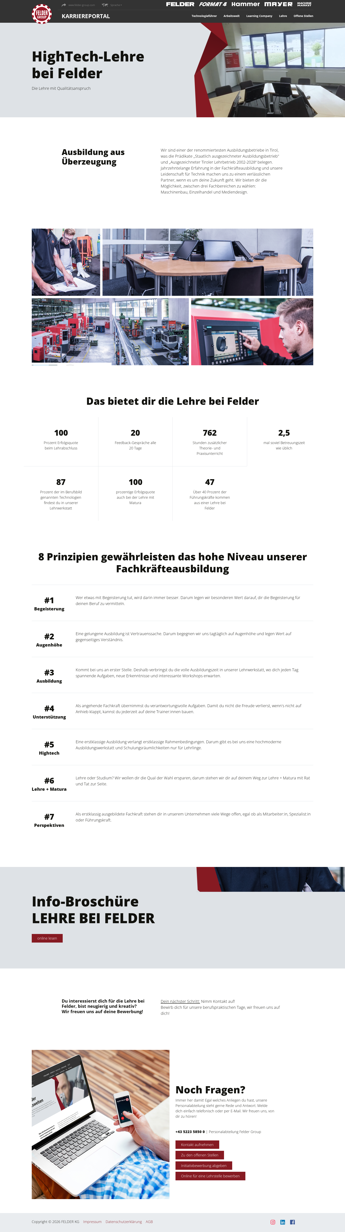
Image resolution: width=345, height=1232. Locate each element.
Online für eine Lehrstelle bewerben (210, 1176)
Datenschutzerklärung (124, 1221)
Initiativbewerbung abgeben (204, 1165)
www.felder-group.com (81, 5)
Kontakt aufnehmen (197, 1144)
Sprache (115, 5)
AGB (149, 1221)
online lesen (47, 938)
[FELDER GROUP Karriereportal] (42, 15)
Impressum (92, 1221)
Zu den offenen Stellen (199, 1155)
